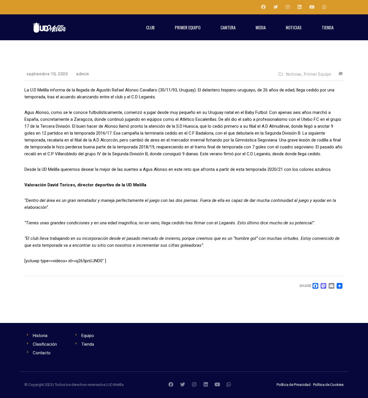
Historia (40, 335)
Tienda (87, 344)
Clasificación (45, 344)
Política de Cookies (328, 384)
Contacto (42, 352)
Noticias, (294, 74)
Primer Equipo (317, 74)
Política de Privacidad (293, 384)
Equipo (87, 335)
